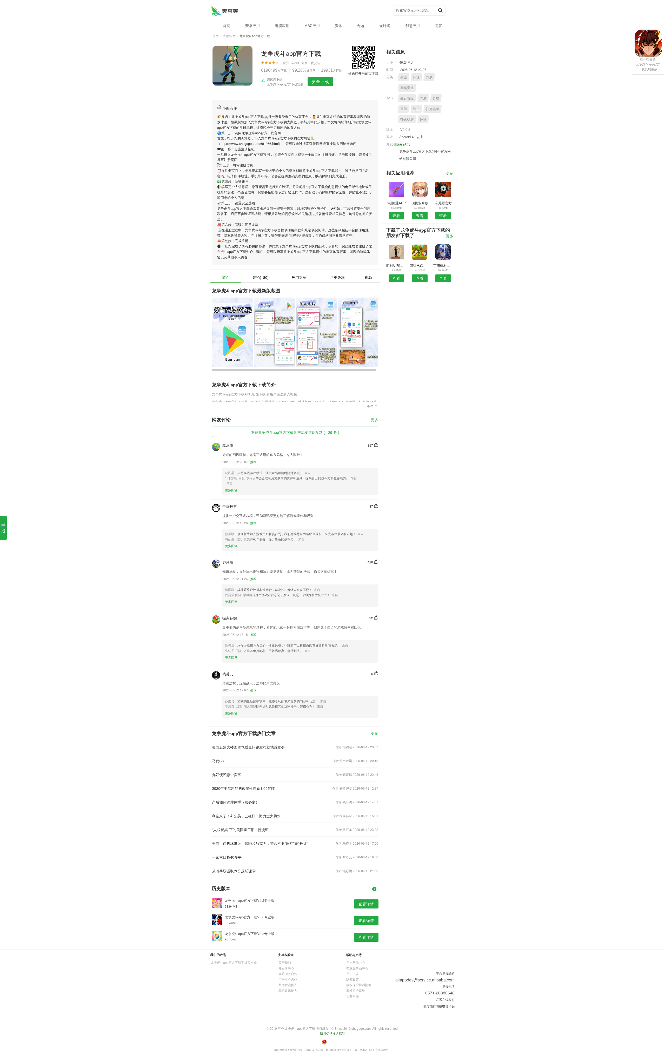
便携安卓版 (419, 202)
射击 (403, 77)
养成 (429, 77)
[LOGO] (224, 10)
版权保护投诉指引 (358, 984)
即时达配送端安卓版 (396, 265)
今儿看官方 (443, 202)
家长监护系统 (355, 990)
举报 (3, 527)
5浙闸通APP (396, 202)
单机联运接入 (287, 990)
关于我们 (284, 962)
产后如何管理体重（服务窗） (235, 802)
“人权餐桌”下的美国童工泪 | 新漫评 (240, 829)
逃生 (416, 108)
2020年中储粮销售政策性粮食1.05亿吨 (243, 788)
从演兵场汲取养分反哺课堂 (234, 870)
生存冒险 (407, 98)
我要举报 (352, 996)
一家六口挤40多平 (227, 857)
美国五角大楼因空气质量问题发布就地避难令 (248, 747)
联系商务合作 (287, 973)
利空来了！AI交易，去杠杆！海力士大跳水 (246, 815)
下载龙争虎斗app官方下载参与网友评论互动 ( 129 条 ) (295, 432)
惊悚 (416, 77)
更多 (374, 420)
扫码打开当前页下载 (363, 73)
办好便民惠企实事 (226, 774)
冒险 (403, 108)
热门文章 (299, 277)
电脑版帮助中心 (357, 968)
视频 (368, 277)
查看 (396, 215)
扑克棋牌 (432, 108)
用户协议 (352, 973)
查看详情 (366, 903)
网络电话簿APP (420, 265)
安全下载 (320, 81)
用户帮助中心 (355, 962)
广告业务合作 (287, 979)
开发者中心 (286, 968)
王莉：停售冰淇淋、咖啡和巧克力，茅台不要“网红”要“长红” (260, 843)
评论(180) (260, 277)
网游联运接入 (287, 984)
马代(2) (218, 760)
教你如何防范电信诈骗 (439, 1006)
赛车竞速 (407, 87)
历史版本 (337, 277)
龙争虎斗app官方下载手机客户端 (234, 962)
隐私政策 (403, 144)
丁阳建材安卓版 (443, 265)
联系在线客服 (445, 999)
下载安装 (314, 62)
